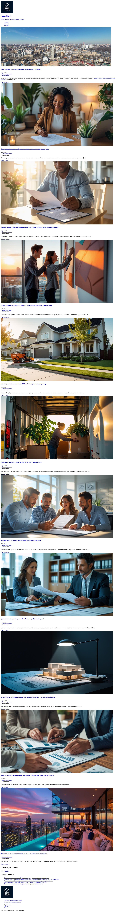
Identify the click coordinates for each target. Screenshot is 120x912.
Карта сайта (7, 905)
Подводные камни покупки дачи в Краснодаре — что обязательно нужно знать (24, 853)
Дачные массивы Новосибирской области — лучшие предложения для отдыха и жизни (26, 305)
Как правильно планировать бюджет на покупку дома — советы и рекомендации (25, 149)
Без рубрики (5, 75)
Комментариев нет (7, 73)
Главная (6, 22)
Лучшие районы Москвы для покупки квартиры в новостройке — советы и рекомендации (28, 697)
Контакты (6, 25)
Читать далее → (5, 82)
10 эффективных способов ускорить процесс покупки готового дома (21, 540)
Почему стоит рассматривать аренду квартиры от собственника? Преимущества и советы (27, 775)
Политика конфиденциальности (13, 900)
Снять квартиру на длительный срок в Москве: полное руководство (21, 69)
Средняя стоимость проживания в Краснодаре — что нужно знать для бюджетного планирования (30, 227)
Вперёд (7, 871)
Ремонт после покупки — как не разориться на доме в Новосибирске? (21, 462)
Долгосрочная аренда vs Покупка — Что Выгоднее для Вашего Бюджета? (22, 619)
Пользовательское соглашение (12, 902)
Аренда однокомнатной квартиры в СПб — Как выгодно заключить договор (23, 384)
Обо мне (6, 23)
